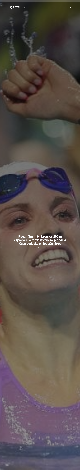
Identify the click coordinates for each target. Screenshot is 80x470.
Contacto (10, 0)
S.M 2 (22, 0)
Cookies (13, 0)
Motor (53, 7)
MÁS (60, 7)
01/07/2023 (34, 247)
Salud (44, 7)
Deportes (38, 247)
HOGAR (57, 7)
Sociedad (48, 7)
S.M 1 (19, 0)
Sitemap (16, 0)
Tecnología (38, 7)
